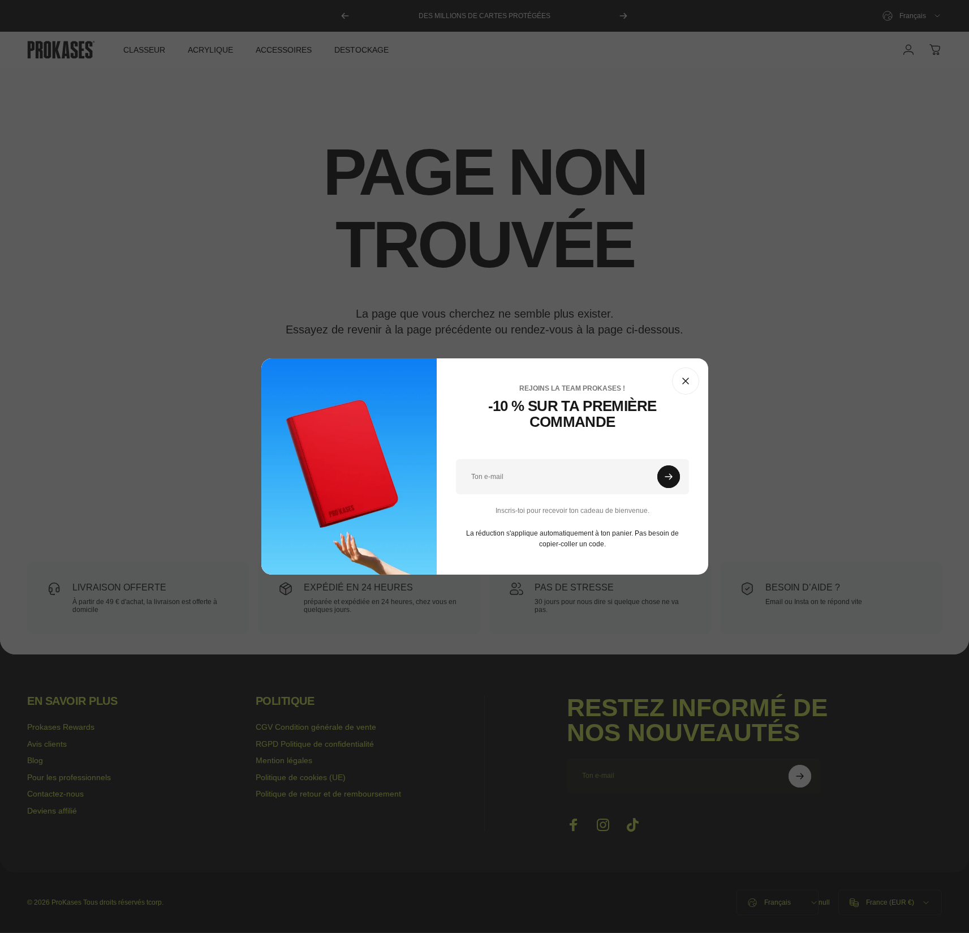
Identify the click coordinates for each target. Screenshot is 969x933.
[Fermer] (685, 381)
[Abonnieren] (668, 476)
